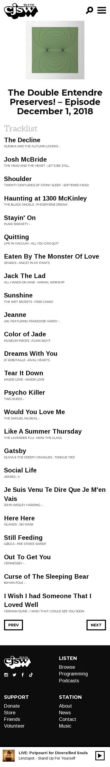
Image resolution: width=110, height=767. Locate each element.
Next (96, 625)
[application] (100, 755)
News (65, 712)
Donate (12, 706)
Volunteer (14, 726)
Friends (12, 719)
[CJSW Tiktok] (31, 674)
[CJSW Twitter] (14, 674)
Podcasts (69, 680)
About (65, 706)
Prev (13, 625)
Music (65, 726)
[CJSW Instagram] (6, 674)
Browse (67, 667)
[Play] (100, 755)
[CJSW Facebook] (23, 674)
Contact (67, 719)
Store (9, 712)
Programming (73, 673)
